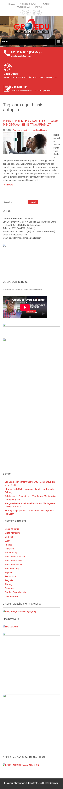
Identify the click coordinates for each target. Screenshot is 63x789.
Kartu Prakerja (11, 553)
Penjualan (9, 580)
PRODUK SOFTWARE (28, 4)
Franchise (9, 549)
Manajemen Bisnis (13, 560)
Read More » (9, 185)
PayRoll (8, 572)
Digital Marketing (12, 533)
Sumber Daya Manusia (38, 130)
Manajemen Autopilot (15, 556)
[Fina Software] (10, 626)
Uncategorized (11, 596)
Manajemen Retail (13, 564)
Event (7, 541)
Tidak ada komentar (20, 130)
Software (9, 588)
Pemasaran (10, 576)
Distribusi (9, 537)
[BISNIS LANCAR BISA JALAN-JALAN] (21, 765)
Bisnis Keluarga (12, 529)
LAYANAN (46, 4)
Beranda (11, 4)
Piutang (8, 584)
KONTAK (38, 7)
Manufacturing (12, 568)
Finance (8, 545)
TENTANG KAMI (23, 7)
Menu (5, 41)
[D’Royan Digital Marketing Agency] (19, 611)
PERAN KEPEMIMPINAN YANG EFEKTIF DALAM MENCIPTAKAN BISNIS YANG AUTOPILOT (30, 122)
